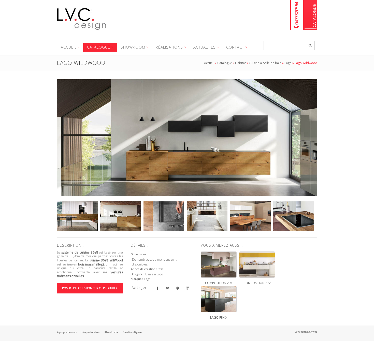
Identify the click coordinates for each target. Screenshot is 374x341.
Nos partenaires (90, 332)
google (187, 288)
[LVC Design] (82, 30)
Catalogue (310, 15)
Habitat (240, 63)
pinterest (177, 288)
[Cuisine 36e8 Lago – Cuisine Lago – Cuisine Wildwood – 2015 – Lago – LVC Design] (187, 137)
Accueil (69, 47)
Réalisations (169, 47)
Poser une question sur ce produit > (90, 288)
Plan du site (111, 332)
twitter (167, 288)
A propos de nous (67, 332)
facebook (157, 288)
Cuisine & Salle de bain (265, 63)
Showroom (133, 47)
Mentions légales (132, 332)
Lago (288, 63)
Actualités (204, 47)
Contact (235, 47)
